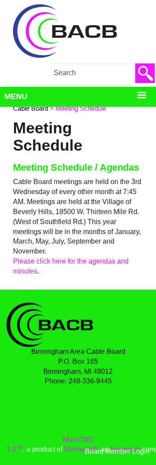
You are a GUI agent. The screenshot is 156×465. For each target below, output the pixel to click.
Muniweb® (81, 449)
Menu (15, 96)
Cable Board (30, 108)
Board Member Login (117, 451)
